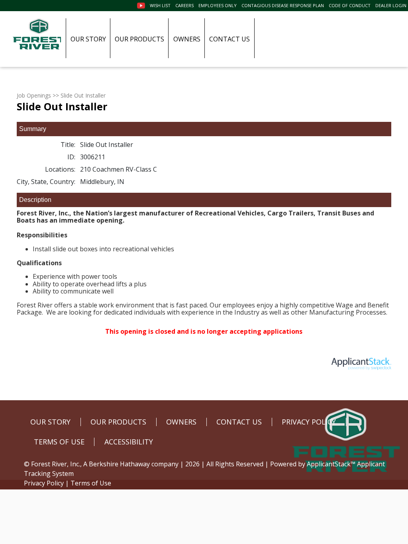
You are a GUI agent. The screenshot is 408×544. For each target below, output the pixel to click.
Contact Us (229, 39)
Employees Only (217, 5)
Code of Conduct (350, 5)
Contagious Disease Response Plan (282, 5)
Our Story (88, 39)
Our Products (139, 39)
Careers (184, 5)
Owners (186, 39)
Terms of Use (91, 483)
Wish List (160, 5)
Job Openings (34, 95)
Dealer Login (390, 5)
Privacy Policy (44, 483)
